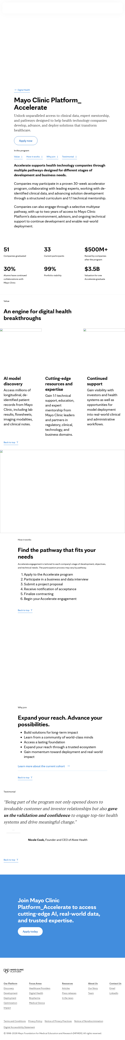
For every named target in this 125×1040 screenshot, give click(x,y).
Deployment (10, 998)
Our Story (93, 988)
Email (112, 988)
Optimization (10, 1002)
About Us (94, 7)
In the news (67, 998)
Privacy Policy (35, 1021)
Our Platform (38, 7)
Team (91, 993)
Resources (77, 7)
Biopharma (34, 998)
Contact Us (112, 7)
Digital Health (22, 90)
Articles (66, 988)
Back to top (9, 442)
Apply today (30, 931)
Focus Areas (58, 7)
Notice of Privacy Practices (58, 1021)
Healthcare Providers (39, 988)
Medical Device (37, 1002)
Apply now (25, 140)
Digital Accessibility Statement (19, 1027)
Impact (7, 1007)
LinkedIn (113, 993)
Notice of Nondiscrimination (88, 1021)
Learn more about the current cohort (41, 766)
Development (10, 993)
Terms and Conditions (15, 1021)
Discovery (9, 988)
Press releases (69, 993)
